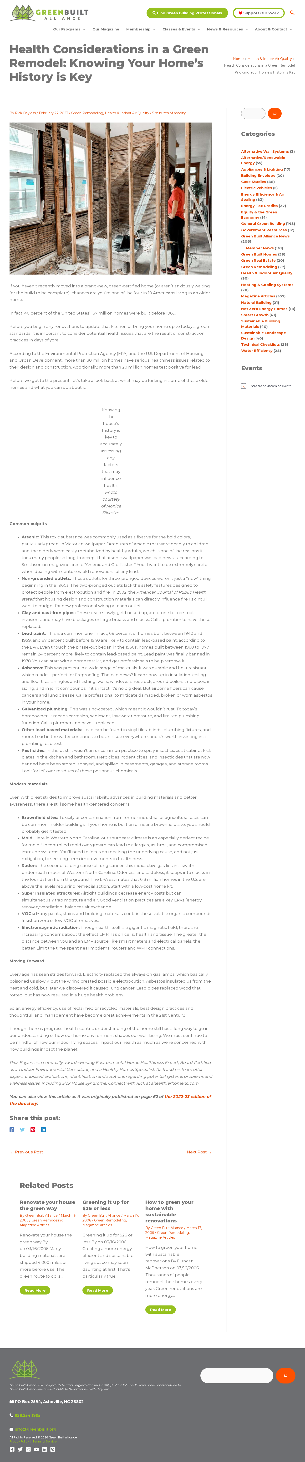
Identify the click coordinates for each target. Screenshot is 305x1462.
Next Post (199, 1152)
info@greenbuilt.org (35, 1429)
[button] (187, 13)
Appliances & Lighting (262, 169)
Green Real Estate (258, 260)
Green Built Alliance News (265, 236)
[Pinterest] (32, 1129)
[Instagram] (28, 1449)
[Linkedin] (43, 1129)
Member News (260, 248)
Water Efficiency (257, 350)
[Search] (275, 113)
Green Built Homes (259, 254)
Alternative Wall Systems (265, 151)
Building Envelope (258, 175)
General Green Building (263, 223)
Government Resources (264, 230)
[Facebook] (12, 1129)
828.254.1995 (28, 1415)
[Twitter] (22, 1129)
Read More (35, 1290)
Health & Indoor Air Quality (127, 113)
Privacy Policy (19, 1441)
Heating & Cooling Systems (267, 284)
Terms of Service (44, 1441)
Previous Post (26, 1152)
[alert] (268, 386)
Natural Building (256, 302)
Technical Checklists (260, 344)
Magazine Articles (34, 1225)
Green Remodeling (87, 113)
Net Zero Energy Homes (264, 308)
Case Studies (253, 181)
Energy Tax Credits (259, 205)
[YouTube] (36, 1449)
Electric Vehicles (256, 188)
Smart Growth (255, 315)
